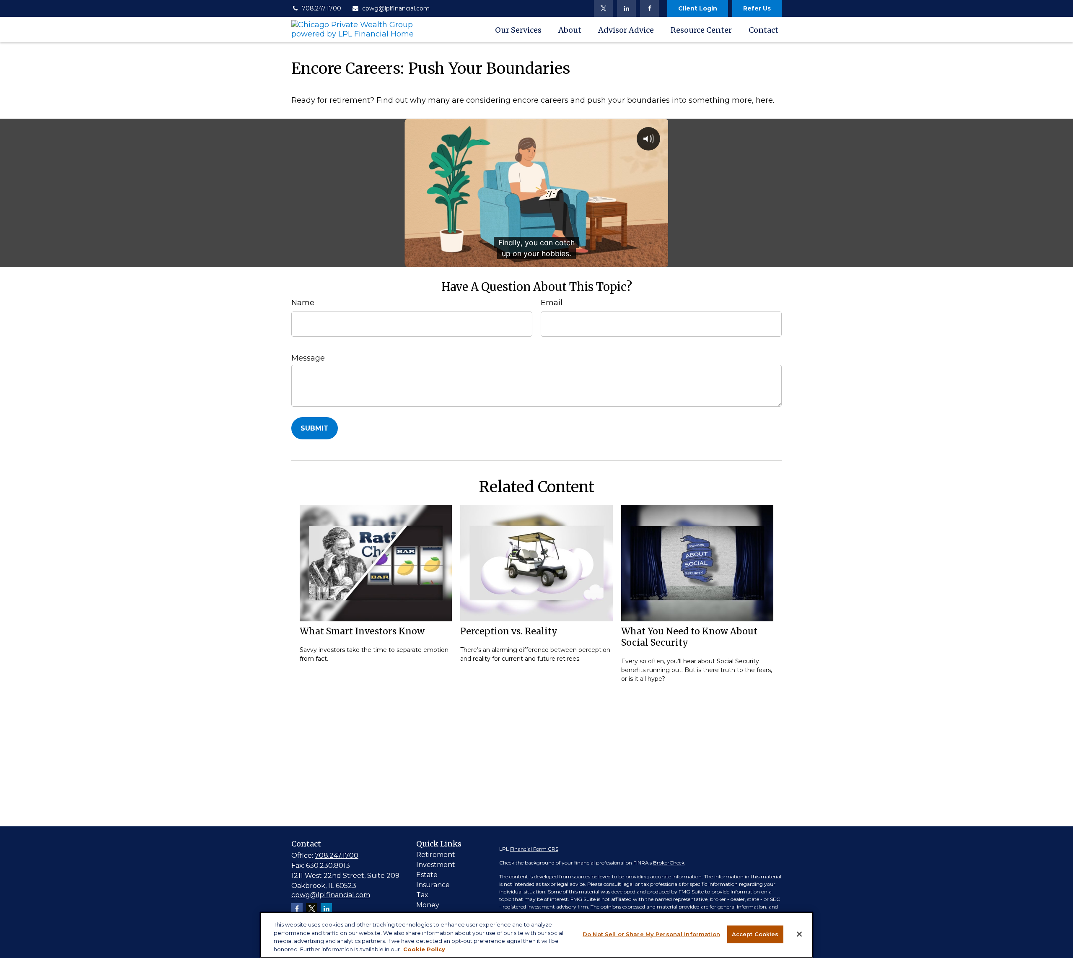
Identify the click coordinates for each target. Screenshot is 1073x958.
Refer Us (757, 8)
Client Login (697, 8)
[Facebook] (649, 8)
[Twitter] (603, 8)
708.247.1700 (321, 8)
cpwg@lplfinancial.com (396, 8)
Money (427, 905)
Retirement (435, 855)
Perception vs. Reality (508, 631)
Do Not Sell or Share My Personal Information (651, 934)
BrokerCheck (668, 862)
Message (308, 358)
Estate (427, 875)
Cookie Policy (424, 948)
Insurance (433, 885)
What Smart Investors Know (362, 631)
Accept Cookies (755, 934)
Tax (422, 895)
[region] (536, 935)
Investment (435, 865)
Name (302, 302)
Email (551, 302)
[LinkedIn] (626, 8)
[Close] (799, 934)
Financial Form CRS (534, 849)
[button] (518, 29)
